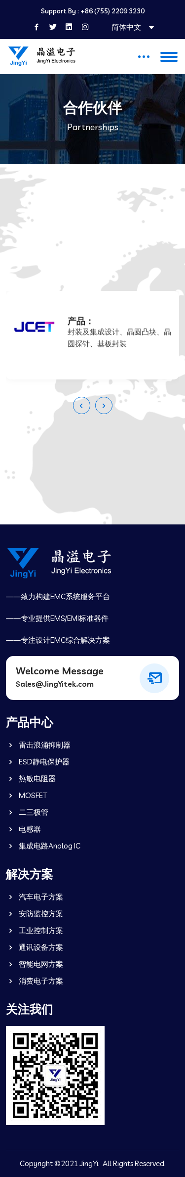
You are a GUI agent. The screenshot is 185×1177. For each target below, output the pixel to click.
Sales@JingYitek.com (55, 684)
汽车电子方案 (40, 896)
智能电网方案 (40, 964)
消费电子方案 (40, 981)
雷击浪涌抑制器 (44, 745)
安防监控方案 (40, 913)
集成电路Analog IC (48, 845)
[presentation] (81, 405)
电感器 (29, 829)
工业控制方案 (40, 930)
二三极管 (32, 812)
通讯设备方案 (40, 947)
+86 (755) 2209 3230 (112, 11)
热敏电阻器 (36, 778)
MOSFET (32, 795)
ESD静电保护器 (43, 761)
